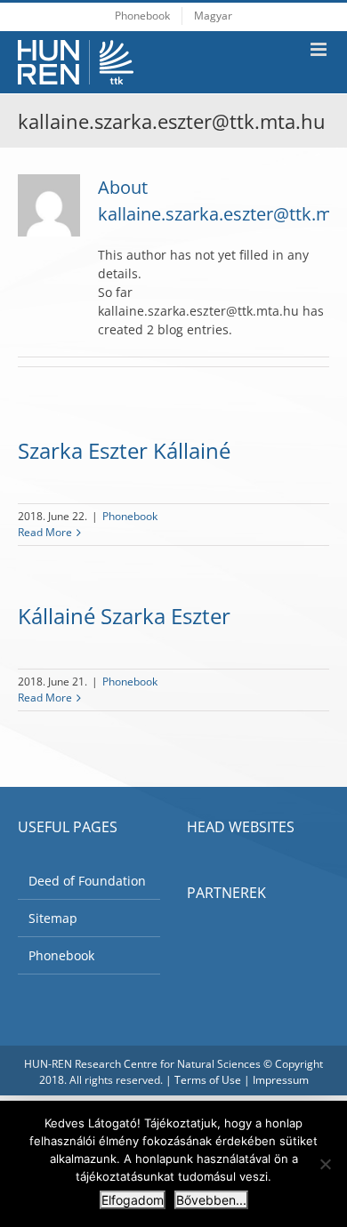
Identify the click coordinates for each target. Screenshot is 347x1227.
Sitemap (52, 918)
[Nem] (325, 1164)
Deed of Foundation (87, 880)
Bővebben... (211, 1199)
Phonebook (129, 516)
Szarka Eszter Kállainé (124, 450)
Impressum (281, 1079)
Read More (45, 532)
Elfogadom (132, 1199)
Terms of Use (207, 1079)
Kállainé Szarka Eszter (124, 615)
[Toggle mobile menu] (320, 49)
